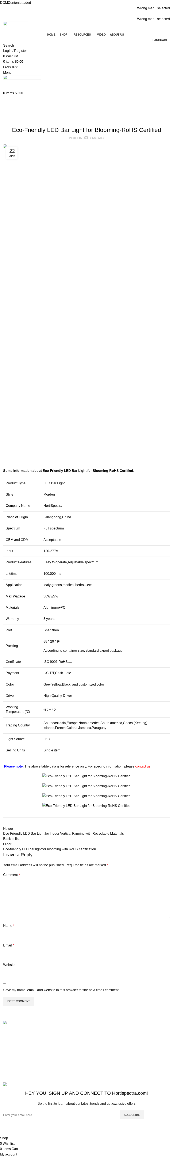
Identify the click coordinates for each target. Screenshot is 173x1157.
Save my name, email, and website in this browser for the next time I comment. (61, 990)
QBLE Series (141, 1047)
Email (8, 945)
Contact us (54, 1055)
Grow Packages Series (148, 1055)
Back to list (11, 839)
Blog (17, 113)
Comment (11, 875)
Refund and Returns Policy (104, 1034)
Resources (54, 1040)
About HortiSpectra (60, 1047)
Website (9, 965)
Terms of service (101, 1052)
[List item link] (22, 1053)
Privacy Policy (99, 1060)
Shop (50, 1032)
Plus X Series (141, 1040)
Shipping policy (100, 1044)
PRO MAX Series (144, 1032)
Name (8, 925)
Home (6, 113)
